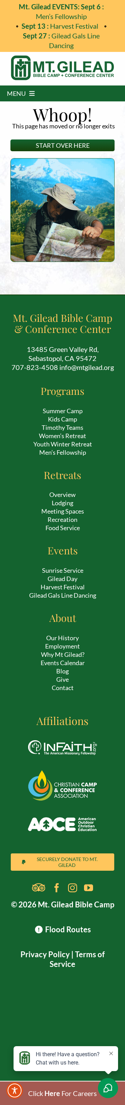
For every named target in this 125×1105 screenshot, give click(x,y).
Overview (62, 494)
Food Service (62, 528)
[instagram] (72, 887)
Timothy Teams (62, 427)
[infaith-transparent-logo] (62, 735)
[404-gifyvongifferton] (62, 162)
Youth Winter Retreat (62, 444)
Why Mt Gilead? (62, 654)
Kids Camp (62, 419)
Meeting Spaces (62, 511)
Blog (62, 671)
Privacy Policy (45, 954)
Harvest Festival (61, 26)
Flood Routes (67, 929)
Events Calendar (63, 663)
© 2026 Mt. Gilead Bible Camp (62, 904)
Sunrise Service (62, 570)
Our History (62, 638)
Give (62, 679)
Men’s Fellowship (62, 452)
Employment (62, 646)
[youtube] (88, 887)
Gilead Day (62, 578)
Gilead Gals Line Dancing (62, 595)
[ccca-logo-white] (62, 773)
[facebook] (56, 887)
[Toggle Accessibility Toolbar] (14, 1090)
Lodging (62, 503)
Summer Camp (63, 411)
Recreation (62, 519)
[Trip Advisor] (38, 887)
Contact (63, 687)
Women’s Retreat (62, 436)
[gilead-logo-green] (62, 59)
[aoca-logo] (62, 811)
